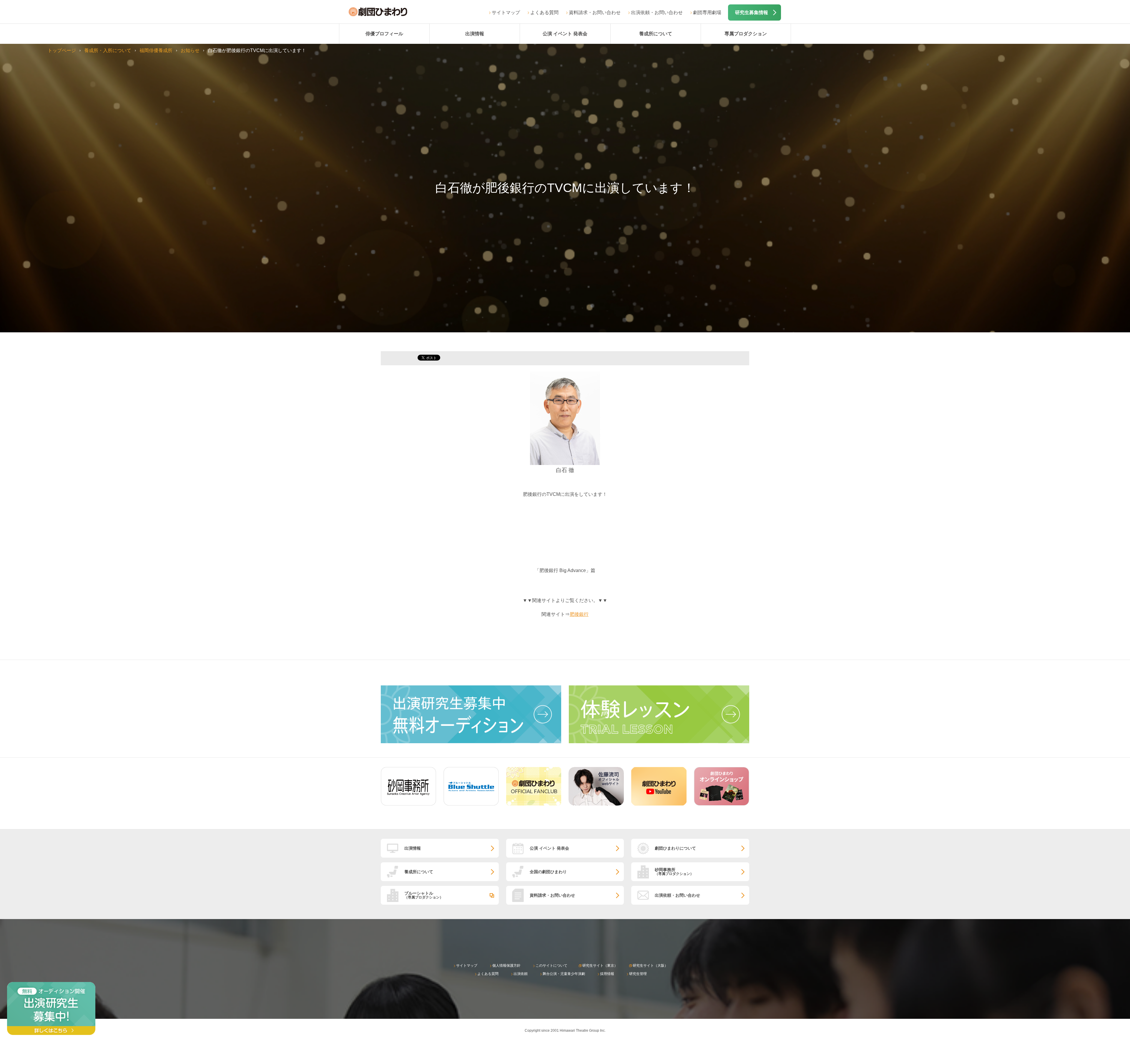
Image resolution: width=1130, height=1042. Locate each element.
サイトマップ (506, 12)
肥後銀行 (579, 614)
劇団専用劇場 (707, 12)
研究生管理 (638, 974)
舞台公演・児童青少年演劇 (564, 974)
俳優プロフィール (384, 33)
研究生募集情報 (751, 12)
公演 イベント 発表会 (565, 33)
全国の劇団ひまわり (548, 871)
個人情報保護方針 (506, 965)
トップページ (62, 50)
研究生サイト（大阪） (650, 965)
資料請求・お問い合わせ (595, 12)
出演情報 (474, 33)
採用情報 (607, 974)
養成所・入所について (107, 50)
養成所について (655, 33)
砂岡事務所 (674, 871)
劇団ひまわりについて (675, 848)
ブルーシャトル (423, 895)
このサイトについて (551, 965)
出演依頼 (521, 974)
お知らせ (190, 50)
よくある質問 (544, 12)
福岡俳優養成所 (155, 50)
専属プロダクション (745, 33)
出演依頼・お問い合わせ (657, 12)
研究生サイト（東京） (600, 965)
